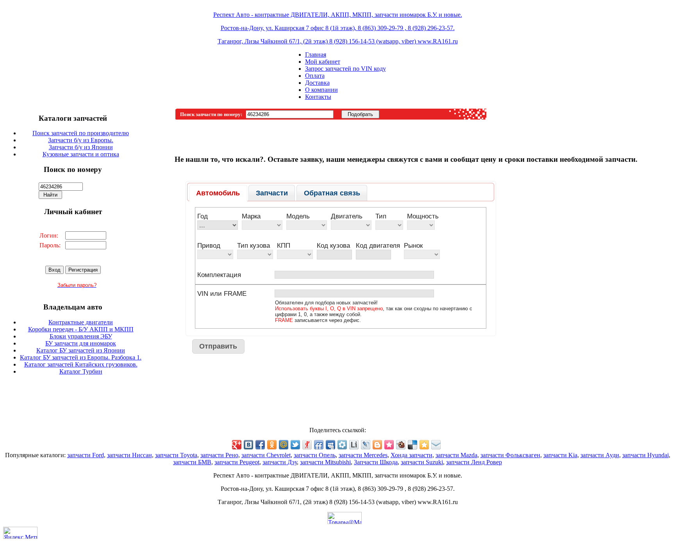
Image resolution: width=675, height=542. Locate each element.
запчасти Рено (219, 455)
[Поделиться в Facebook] (260, 444)
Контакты (318, 96)
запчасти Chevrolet (266, 455)
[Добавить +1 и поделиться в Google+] (236, 444)
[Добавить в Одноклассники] (272, 444)
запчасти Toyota (176, 455)
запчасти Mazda (456, 455)
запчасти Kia (560, 455)
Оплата (315, 75)
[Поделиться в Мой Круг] (342, 444)
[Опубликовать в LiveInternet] (354, 444)
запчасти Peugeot (236, 462)
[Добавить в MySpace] (330, 444)
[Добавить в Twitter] (295, 444)
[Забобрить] (400, 444)
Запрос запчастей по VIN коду (345, 68)
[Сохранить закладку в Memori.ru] (389, 444)
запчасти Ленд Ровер (474, 462)
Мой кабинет (322, 61)
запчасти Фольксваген (510, 455)
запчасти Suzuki (422, 462)
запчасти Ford (85, 455)
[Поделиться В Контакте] (248, 444)
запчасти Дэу (279, 462)
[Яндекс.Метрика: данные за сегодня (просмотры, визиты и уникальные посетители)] (20, 533)
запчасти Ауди (599, 455)
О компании (321, 89)
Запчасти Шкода (376, 462)
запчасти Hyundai (645, 455)
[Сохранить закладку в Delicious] (412, 444)
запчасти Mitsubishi (325, 462)
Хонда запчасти (411, 455)
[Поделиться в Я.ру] (307, 444)
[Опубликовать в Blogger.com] (377, 444)
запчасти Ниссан (129, 455)
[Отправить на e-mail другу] (436, 444)
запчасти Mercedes (363, 455)
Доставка (317, 82)
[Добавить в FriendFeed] (318, 444)
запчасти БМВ (192, 462)
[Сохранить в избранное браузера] (424, 444)
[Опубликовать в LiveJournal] (365, 444)
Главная (315, 54)
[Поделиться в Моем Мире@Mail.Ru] (283, 444)
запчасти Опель (315, 455)
